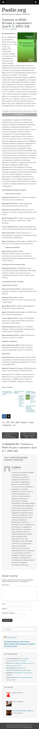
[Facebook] (4, 416)
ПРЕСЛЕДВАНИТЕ (11, 637)
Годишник (24, 422)
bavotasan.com (28, 727)
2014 (12, 422)
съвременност (7, 425)
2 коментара (12, 29)
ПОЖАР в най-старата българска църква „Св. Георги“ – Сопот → (29, 435)
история (31, 422)
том (14, 425)
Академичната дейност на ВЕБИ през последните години (21, 400)
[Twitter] (8, 416)
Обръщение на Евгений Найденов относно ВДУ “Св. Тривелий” (31, 408)
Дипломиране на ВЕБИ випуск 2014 (7, 393)
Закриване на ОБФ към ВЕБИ (31, 392)
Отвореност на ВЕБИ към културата (33, 399)
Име (4, 604)
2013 (7, 422)
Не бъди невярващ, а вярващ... (23, 710)
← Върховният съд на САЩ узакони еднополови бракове (10, 435)
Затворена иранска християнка (16, 641)
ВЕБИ (17, 422)
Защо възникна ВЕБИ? (19, 392)
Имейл (4, 608)
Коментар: (6, 585)
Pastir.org (14, 10)
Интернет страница (8, 613)
